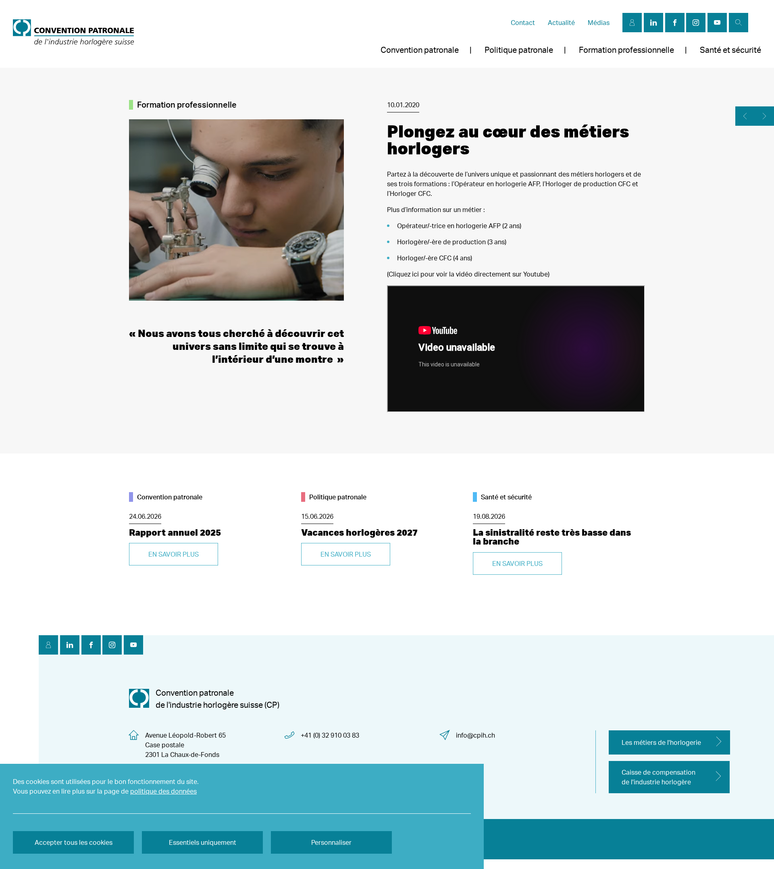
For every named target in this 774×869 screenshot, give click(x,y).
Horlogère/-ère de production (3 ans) (451, 242)
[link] (73, 34)
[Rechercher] (738, 22)
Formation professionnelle (626, 50)
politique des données (163, 791)
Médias (599, 23)
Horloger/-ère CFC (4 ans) (434, 258)
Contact (523, 23)
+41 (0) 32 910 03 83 (330, 735)
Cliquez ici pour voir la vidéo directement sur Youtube (468, 274)
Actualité (561, 23)
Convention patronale (420, 50)
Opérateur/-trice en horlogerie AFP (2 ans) (459, 226)
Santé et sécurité (730, 50)
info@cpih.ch (475, 735)
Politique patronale (519, 50)
